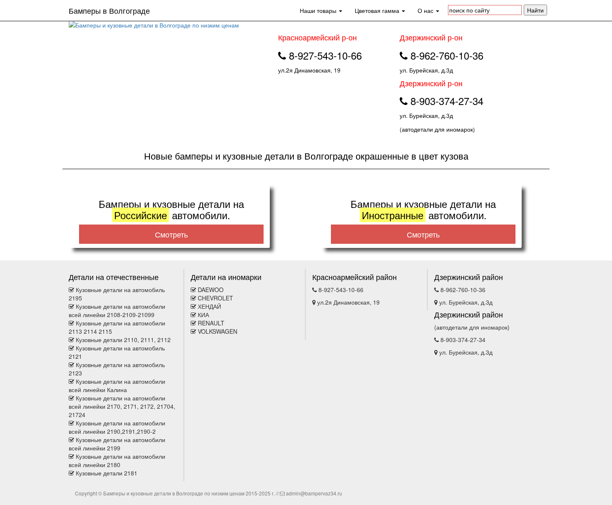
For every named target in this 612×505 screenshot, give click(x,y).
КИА (203, 314)
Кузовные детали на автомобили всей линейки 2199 (117, 443)
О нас (426, 10)
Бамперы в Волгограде (109, 10)
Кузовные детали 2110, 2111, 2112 (123, 339)
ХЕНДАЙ (209, 306)
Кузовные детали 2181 (106, 473)
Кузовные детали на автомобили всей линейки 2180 (117, 460)
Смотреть (171, 234)
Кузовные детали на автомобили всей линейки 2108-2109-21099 (117, 310)
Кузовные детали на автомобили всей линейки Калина (117, 385)
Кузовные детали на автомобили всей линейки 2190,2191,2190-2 (117, 427)
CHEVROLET (215, 298)
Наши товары (319, 10)
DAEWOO (211, 289)
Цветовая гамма (378, 10)
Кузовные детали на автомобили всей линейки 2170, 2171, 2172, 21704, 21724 (122, 406)
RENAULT (211, 323)
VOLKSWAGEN (217, 331)
